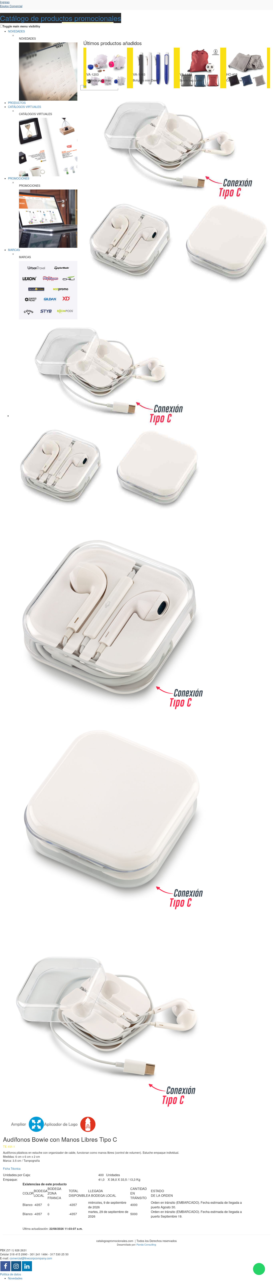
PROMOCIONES (18, 178)
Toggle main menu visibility (21, 26)
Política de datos (10, 1274)
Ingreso (11, 4)
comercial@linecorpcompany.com (31, 1258)
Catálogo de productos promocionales (60, 18)
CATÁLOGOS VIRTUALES (24, 107)
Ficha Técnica (12, 1169)
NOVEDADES (16, 31)
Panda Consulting (146, 1244)
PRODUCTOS (17, 103)
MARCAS (14, 250)
